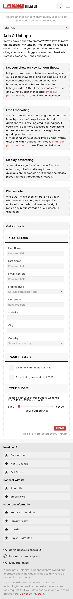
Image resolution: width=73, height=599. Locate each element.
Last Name (15, 261)
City (10, 325)
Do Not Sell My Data (32, 593)
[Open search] (59, 6)
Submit (60, 428)
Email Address (16, 274)
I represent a (16, 287)
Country (13, 338)
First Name (15, 248)
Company (14, 299)
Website (13, 312)
